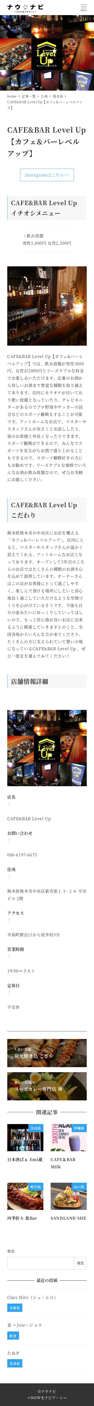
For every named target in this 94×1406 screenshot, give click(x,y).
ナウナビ (48, 1391)
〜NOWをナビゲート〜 (47, 1397)
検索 (11, 1251)
